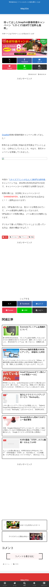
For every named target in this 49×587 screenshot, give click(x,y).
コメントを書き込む (24, 556)
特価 (32, 237)
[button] (39, 67)
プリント (24, 237)
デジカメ (14, 237)
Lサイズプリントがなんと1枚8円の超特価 (27, 179)
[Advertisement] (24, 105)
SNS (6, 237)
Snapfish (5, 135)
